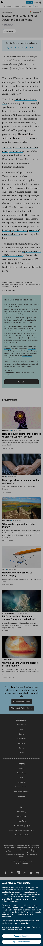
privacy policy (15, 921)
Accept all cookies (21, 936)
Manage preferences (11, 927)
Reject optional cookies (22, 942)
